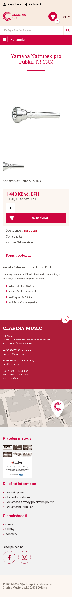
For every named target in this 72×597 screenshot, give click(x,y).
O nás (9, 524)
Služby (9, 529)
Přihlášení (35, 4)
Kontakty (11, 534)
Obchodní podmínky (18, 497)
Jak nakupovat (15, 492)
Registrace (14, 4)
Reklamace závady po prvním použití (29, 502)
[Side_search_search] (67, 30)
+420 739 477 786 (11, 350)
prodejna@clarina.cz (13, 354)
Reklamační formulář (19, 507)
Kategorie (18, 39)
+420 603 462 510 (11, 360)
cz (65, 16)
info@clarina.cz (11, 364)
